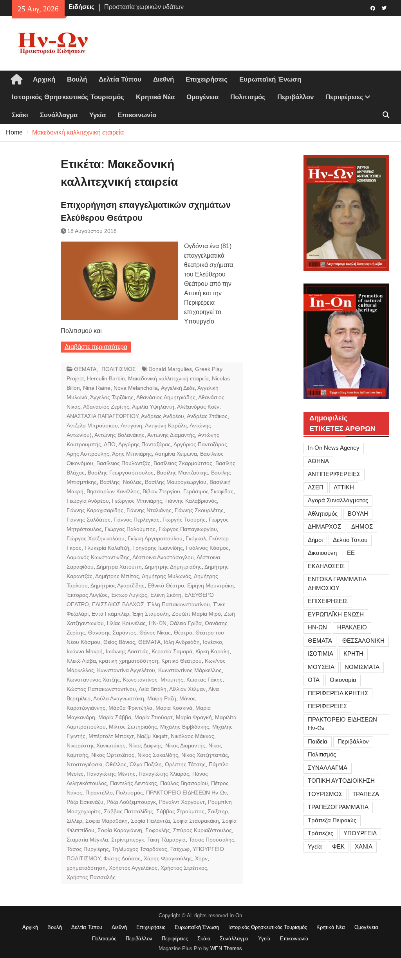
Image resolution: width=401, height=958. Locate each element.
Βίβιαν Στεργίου (161, 491)
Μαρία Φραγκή (194, 717)
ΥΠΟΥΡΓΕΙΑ (360, 833)
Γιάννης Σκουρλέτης (199, 510)
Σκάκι (20, 115)
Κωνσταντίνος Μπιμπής (153, 679)
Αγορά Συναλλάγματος (338, 500)
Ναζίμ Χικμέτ (152, 736)
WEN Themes (226, 948)
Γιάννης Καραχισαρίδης (95, 510)
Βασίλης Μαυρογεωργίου (175, 482)
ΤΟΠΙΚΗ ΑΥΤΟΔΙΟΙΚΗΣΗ (341, 780)
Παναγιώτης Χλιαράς (164, 774)
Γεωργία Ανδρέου (88, 501)
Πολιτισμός (248, 97)
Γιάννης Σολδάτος (88, 519)
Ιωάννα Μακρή (85, 651)
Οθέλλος (115, 764)
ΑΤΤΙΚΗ (344, 487)
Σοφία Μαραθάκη (106, 821)
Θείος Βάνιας (119, 642)
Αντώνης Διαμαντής (171, 435)
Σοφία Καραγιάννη (120, 830)
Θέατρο (183, 632)
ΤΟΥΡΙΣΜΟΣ (325, 794)
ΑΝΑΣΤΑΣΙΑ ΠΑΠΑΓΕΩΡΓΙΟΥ (102, 416)
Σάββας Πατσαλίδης (128, 811)
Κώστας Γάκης (204, 679)
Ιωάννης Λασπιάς (127, 651)
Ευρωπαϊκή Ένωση (270, 79)
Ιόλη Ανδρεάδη (182, 642)
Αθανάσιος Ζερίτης (106, 407)
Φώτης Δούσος (122, 858)
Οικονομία (343, 679)
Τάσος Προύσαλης (211, 839)
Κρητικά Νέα (155, 97)
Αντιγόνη (131, 425)
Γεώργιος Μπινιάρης (137, 501)
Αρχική (44, 79)
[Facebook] (373, 7)
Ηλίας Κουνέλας (126, 623)
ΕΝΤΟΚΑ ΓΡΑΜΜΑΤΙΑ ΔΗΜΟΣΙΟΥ (337, 583)
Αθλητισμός (323, 513)
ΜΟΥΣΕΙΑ (321, 667)
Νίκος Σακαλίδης (157, 755)
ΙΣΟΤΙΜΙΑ (320, 653)
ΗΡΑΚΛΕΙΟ (352, 627)
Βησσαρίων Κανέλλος (113, 491)
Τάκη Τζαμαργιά (166, 839)
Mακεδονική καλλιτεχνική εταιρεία (168, 378)
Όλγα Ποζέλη (146, 764)
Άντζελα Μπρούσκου (92, 425)
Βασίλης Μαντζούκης (182, 472)
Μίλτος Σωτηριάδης (133, 726)
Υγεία (97, 115)
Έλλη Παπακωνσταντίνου (178, 604)
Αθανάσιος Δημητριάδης (165, 397)
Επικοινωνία (136, 115)
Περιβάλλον (295, 97)
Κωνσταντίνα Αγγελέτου (126, 670)
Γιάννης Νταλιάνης (149, 510)
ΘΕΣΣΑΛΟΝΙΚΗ (363, 640)
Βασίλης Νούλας (121, 482)
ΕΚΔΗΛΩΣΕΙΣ (326, 566)
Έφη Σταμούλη (150, 614)
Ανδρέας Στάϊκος (207, 416)
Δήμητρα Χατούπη (119, 567)
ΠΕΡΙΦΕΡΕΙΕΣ (327, 706)
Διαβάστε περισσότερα (96, 347)
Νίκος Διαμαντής (185, 745)
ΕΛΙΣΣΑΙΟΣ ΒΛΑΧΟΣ (118, 604)
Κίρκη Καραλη (212, 651)
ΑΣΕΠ (315, 487)
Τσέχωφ (180, 849)
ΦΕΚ (338, 846)
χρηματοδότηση (86, 868)
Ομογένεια (202, 97)
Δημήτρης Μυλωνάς (166, 576)
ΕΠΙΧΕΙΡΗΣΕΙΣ (328, 601)
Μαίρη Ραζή (161, 698)
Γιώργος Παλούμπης (130, 529)
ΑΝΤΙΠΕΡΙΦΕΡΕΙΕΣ (334, 474)
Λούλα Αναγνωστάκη (118, 698)
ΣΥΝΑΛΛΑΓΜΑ (327, 767)
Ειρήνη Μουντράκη (210, 585)
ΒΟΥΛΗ (358, 513)
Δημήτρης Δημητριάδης (173, 567)
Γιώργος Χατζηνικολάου (96, 538)
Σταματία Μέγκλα (87, 839)
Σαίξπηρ (218, 811)
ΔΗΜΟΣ (362, 526)
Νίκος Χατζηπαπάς (204, 755)
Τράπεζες (320, 833)
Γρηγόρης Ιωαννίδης (157, 548)
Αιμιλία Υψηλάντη (153, 407)
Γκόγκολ (196, 538)
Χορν (201, 858)
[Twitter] (384, 7)
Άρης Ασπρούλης (88, 454)
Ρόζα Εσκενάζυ (85, 802)
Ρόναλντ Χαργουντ (182, 802)
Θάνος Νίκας (155, 632)
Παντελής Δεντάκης (133, 783)
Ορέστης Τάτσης (185, 764)
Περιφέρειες (344, 97)
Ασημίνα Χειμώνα (176, 454)
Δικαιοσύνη (322, 552)
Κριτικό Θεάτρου (181, 661)
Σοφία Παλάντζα (150, 821)
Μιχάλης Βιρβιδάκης (184, 726)
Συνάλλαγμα (59, 115)
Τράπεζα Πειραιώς (332, 820)
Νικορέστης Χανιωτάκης (96, 745)
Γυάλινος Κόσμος (207, 548)
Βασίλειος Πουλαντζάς (123, 463)
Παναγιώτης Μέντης (111, 774)
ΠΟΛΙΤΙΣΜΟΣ (118, 369)
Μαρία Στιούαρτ (153, 717)
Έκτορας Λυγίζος (87, 595)
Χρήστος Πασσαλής (91, 877)
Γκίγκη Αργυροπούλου (155, 538)
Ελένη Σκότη (165, 595)
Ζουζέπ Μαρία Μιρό (196, 614)
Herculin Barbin (106, 378)
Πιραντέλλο (99, 792)
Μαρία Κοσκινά (173, 708)
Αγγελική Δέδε (178, 388)
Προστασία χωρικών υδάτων (144, 3)
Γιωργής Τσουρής (184, 519)
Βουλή (77, 79)
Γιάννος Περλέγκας (136, 519)
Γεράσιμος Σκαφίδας (208, 491)
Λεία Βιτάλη (152, 689)
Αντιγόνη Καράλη (166, 425)
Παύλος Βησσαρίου (184, 783)
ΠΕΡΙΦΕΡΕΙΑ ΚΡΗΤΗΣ (338, 693)
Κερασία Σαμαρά (172, 651)
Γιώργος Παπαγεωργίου (188, 529)
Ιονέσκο (212, 642)
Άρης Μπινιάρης (132, 454)
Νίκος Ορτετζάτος (112, 755)
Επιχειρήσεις (207, 79)
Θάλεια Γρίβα (186, 623)
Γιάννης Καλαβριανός (191, 501)
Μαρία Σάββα (114, 717)
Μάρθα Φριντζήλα (130, 708)
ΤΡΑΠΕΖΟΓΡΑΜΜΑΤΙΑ (338, 806)
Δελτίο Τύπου (350, 539)
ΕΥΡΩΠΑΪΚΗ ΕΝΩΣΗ (336, 614)
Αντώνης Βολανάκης (119, 435)
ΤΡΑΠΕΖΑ (365, 794)
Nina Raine (96, 388)
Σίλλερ (74, 821)
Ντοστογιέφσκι (84, 764)
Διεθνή (163, 79)
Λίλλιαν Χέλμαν (187, 689)
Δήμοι (315, 539)
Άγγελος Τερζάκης (112, 397)
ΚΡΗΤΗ (353, 653)
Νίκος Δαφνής (145, 745)
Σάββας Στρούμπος (180, 811)
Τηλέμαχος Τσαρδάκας (139, 849)
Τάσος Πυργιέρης (88, 849)
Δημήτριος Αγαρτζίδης (117, 585)
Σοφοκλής (157, 830)
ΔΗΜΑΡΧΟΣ (324, 526)
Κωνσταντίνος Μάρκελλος (190, 670)
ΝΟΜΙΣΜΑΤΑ (362, 667)
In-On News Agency (333, 447)
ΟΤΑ (314, 679)
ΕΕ (351, 552)
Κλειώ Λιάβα (81, 661)
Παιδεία (317, 741)
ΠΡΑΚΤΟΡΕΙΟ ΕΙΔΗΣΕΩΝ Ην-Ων (186, 792)
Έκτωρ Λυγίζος (129, 595)
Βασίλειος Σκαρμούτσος (183, 463)
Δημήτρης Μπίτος (117, 576)
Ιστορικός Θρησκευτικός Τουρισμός (68, 97)
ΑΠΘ (110, 444)
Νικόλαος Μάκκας (192, 736)
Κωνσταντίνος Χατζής (93, 679)
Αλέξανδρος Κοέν (198, 407)
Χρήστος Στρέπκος (184, 868)
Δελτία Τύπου (120, 79)
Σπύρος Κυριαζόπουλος (202, 830)
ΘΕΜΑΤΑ (85, 369)
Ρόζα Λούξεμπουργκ (131, 802)
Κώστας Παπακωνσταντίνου (101, 689)
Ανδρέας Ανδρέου (162, 416)
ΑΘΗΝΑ (318, 461)
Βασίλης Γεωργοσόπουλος (121, 472)
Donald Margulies (170, 369)
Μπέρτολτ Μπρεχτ (111, 736)
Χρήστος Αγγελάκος (133, 868)
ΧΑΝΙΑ (363, 846)
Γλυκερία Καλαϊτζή (107, 548)
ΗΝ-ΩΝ (157, 623)
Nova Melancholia (136, 388)
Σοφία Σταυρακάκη (196, 821)
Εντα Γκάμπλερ (110, 614)
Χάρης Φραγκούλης (168, 858)
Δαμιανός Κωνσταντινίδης (98, 557)
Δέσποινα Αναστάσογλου (163, 557)
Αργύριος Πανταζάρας (200, 444)
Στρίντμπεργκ (127, 839)
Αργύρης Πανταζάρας (144, 444)
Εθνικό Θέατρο (166, 585)
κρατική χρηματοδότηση (128, 661)
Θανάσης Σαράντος (112, 632)
